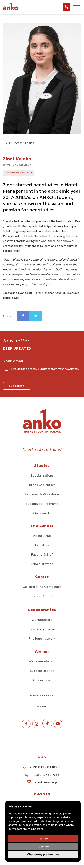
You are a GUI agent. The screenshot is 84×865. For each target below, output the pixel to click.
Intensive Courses (41, 485)
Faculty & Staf (42, 554)
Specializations (42, 475)
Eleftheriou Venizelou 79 (45, 766)
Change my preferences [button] (43, 854)
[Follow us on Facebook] (26, 727)
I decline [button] (43, 846)
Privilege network (42, 638)
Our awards (42, 513)
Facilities (42, 545)
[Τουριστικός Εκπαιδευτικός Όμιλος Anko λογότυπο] (15, 9)
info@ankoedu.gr (46, 782)
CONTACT (42, 706)
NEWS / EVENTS (42, 695)
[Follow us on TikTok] (47, 727)
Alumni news (42, 680)
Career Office (41, 596)
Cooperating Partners (42, 629)
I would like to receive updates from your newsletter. (44, 369)
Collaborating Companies (42, 587)
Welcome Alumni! (42, 661)
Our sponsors (42, 620)
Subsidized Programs (42, 504)
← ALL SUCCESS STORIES (18, 143)
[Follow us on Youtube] (58, 727)
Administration (41, 564)
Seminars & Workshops (42, 494)
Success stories (42, 671)
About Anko (42, 536)
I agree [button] (43, 838)
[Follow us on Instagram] (37, 727)
